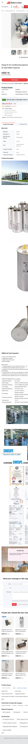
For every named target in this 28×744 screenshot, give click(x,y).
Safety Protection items (6, 693)
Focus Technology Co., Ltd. (18, 738)
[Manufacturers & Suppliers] (14, 2)
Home (2, 10)
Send (14, 604)
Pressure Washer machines (21, 696)
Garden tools (4, 691)
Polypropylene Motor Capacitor (10, 726)
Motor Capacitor (6, 712)
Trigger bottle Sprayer (20, 693)
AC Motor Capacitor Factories (9, 723)
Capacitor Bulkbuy (7, 730)
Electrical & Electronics (10, 10)
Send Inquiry (14, 80)
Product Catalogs (22, 688)
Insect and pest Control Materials (8, 696)
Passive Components (20, 10)
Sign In (3, 117)
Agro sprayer (18, 691)
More (2, 733)
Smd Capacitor (16, 712)
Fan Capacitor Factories (8, 719)
